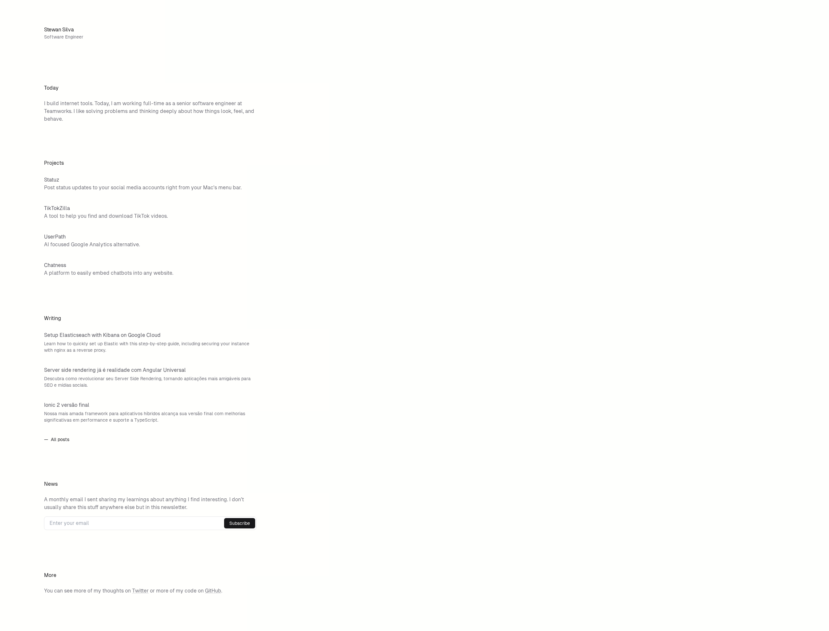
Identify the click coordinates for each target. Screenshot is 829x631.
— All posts (56, 439)
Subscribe (239, 523)
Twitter (140, 591)
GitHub (213, 591)
